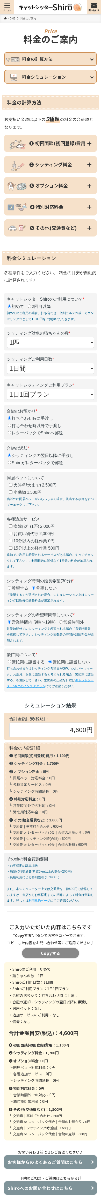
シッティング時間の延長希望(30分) (40, 581)
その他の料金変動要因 (27, 859)
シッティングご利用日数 (30, 359)
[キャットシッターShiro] (51, 7)
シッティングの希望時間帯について (41, 615)
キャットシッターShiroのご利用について (45, 299)
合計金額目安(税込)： (29, 719)
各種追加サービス (23, 519)
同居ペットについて (25, 478)
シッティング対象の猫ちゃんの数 (38, 333)
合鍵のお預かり (22, 411)
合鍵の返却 (18, 448)
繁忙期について (22, 654)
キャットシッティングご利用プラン (41, 385)
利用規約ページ (39, 900)
